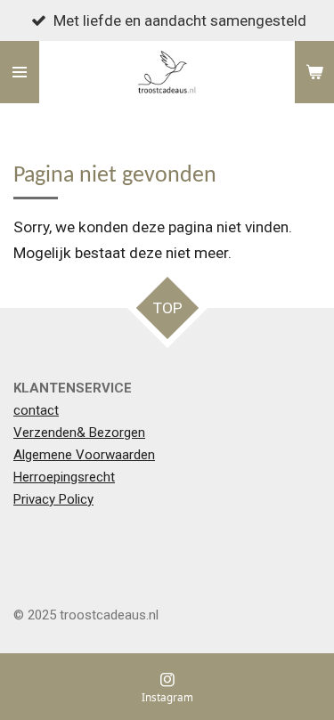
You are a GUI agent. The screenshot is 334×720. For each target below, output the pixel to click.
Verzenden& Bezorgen (79, 433)
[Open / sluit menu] (19, 72)
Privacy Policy (53, 499)
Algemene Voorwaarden (84, 455)
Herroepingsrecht (64, 477)
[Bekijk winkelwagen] (314, 72)
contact (36, 410)
